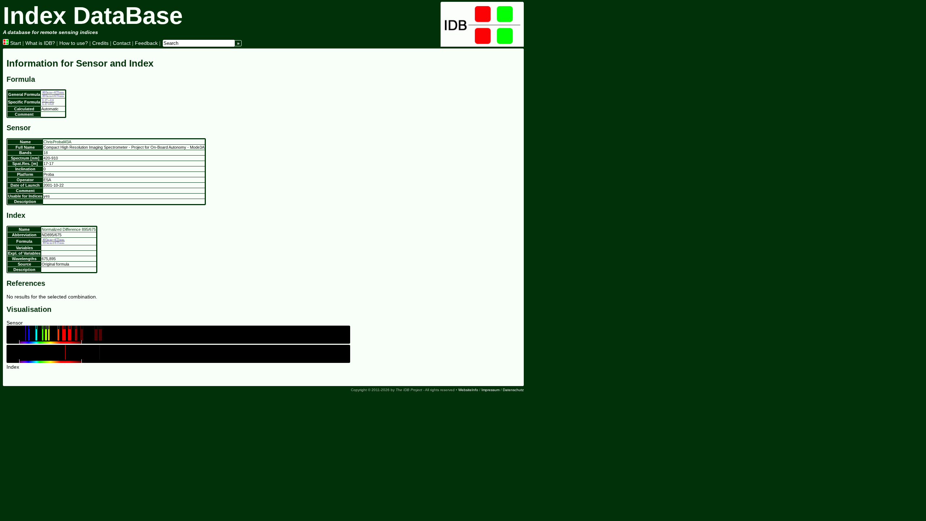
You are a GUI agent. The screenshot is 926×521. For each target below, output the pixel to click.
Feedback (146, 43)
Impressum (490, 390)
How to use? (73, 43)
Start (15, 43)
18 (45, 153)
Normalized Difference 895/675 (69, 229)
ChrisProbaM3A (57, 142)
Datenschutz (513, 390)
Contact (122, 43)
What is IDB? (40, 43)
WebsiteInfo (468, 390)
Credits (100, 43)
